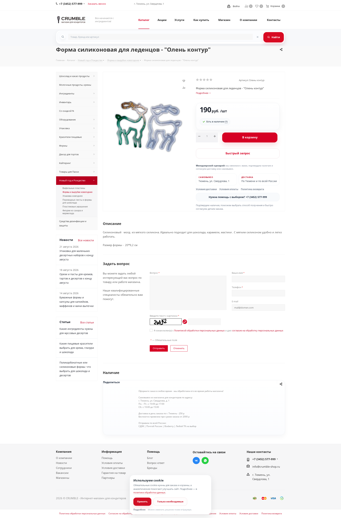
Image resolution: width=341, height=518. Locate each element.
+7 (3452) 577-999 (264, 459)
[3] (204, 79)
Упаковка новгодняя (73, 196)
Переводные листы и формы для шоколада (77, 201)
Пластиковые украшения (75, 206)
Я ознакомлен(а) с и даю (218, 330)
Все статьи (87, 322)
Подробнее (139, 509)
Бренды (152, 468)
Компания (63, 452)
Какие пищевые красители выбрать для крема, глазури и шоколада (76, 348)
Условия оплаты (228, 189)
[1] (197, 79)
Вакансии (62, 473)
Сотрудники (64, 468)
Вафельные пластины (74, 188)
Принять (142, 501)
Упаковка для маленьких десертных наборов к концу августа (76, 255)
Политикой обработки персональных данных (199, 330)
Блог (150, 458)
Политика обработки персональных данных (82, 513)
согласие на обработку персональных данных (257, 330)
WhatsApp (205, 460)
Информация (112, 452)
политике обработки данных (149, 492)
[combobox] (160, 37)
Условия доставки (206, 189)
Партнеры (108, 478)
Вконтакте (196, 460)
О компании (64, 458)
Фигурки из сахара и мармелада (73, 212)
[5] (211, 79)
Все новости (86, 240)
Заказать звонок (97, 3)
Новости (61, 463)
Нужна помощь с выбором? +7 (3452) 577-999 (238, 197)
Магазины (62, 478)
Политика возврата (252, 189)
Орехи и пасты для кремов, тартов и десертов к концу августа (76, 278)
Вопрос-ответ (155, 463)
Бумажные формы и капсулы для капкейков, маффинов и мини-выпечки (76, 302)
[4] (207, 79)
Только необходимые (170, 501)
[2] (201, 79)
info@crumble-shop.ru (266, 466)
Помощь (107, 458)
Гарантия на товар (114, 473)
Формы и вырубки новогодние (78, 192)
